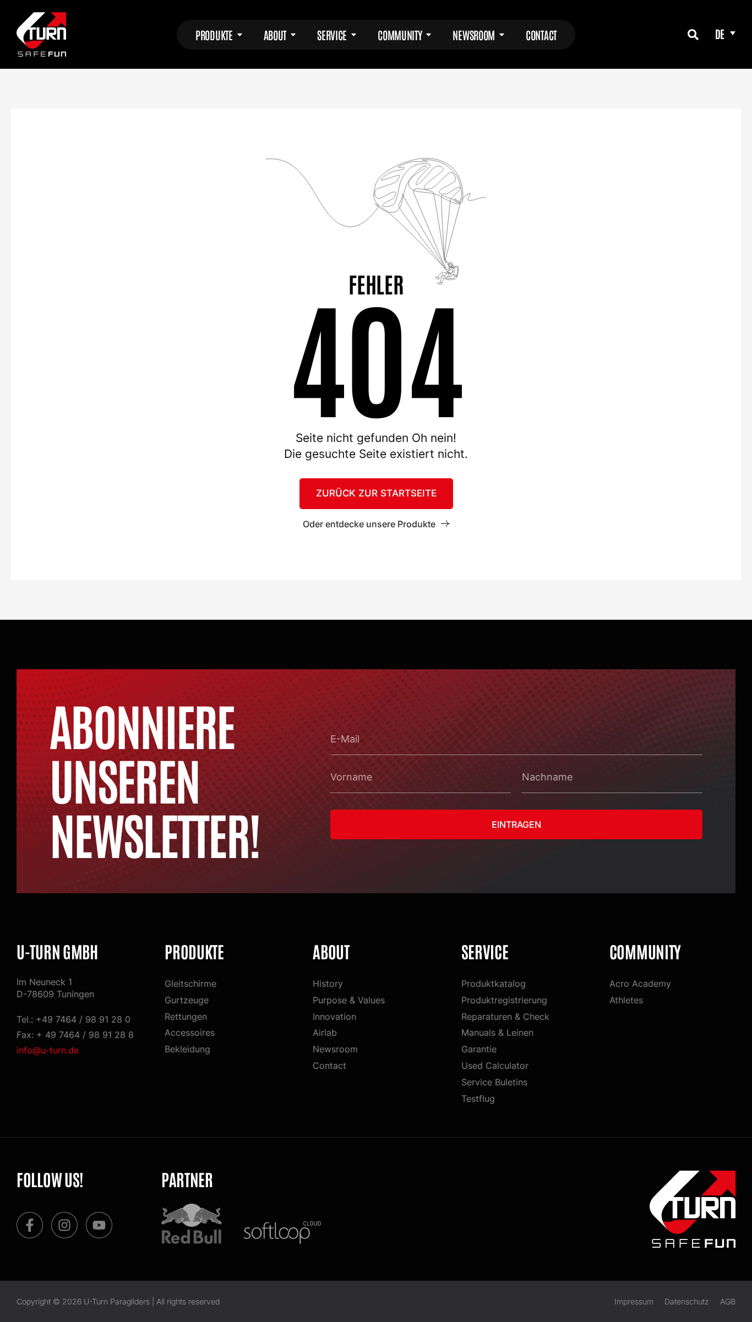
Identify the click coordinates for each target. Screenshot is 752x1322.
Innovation (334, 1016)
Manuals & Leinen (497, 1032)
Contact (329, 1065)
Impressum (633, 1301)
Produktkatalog (493, 983)
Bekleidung (187, 1049)
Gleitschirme (190, 983)
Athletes (626, 1000)
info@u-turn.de (48, 1050)
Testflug (478, 1098)
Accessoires (190, 1032)
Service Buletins (494, 1082)
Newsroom (335, 1049)
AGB (727, 1301)
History (328, 983)
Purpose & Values (349, 1000)
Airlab (325, 1032)
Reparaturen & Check (505, 1016)
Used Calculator (494, 1065)
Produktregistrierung (504, 1000)
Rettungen (186, 1016)
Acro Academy (640, 983)
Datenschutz (686, 1301)
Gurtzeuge (187, 1000)
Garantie (479, 1049)
